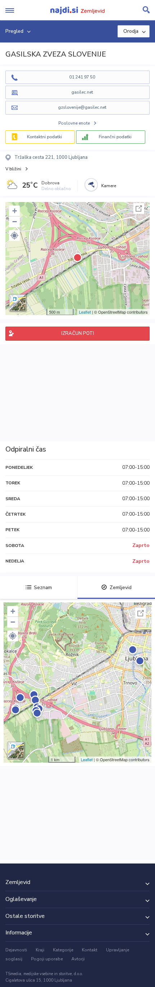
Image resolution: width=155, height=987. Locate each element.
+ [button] (14, 210)
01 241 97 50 (82, 77)
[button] (14, 235)
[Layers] (18, 303)
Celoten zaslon (138, 208)
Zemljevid (121, 587)
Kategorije (63, 950)
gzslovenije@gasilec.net (82, 107)
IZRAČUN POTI (77, 333)
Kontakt (89, 950)
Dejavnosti (16, 950)
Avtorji (78, 959)
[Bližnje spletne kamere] (91, 184)
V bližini (13, 169)
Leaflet (85, 312)
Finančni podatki (115, 137)
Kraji (40, 950)
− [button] (14, 221)
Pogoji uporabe (47, 959)
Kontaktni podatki (44, 137)
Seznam (43, 587)
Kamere (108, 186)
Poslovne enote (74, 123)
